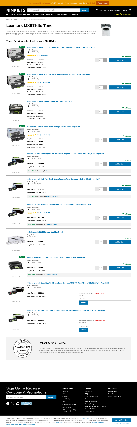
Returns (87, 399)
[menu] (68, 14)
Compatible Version (51, 171)
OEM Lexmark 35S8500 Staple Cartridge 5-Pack (45, 232)
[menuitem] (7, 14)
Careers (65, 396)
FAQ (117, 14)
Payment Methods (91, 401)
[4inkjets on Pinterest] (17, 404)
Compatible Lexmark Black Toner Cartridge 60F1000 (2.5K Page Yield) (53, 127)
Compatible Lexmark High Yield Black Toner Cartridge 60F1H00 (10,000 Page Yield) (58, 74)
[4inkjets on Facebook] (7, 404)
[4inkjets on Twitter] (12, 404)
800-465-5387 (127, 14)
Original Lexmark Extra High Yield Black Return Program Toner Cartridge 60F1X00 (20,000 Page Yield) (65, 154)
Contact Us (88, 391)
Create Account (115, 10)
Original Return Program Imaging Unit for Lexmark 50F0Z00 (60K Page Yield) (56, 257)
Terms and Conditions (97, 422)
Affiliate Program (67, 394)
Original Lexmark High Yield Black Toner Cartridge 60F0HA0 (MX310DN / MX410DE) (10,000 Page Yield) (66, 310)
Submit (83, 302)
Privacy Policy (89, 404)
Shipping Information (91, 396)
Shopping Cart (112, 391)
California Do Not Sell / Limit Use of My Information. (20, 424)
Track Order (102, 10)
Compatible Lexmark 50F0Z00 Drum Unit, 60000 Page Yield (49, 101)
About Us (65, 391)
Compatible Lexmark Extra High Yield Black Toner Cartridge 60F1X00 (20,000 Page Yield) (60, 47)
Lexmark (20, 19)
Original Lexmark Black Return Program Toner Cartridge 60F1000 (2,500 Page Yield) (59, 204)
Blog (63, 401)
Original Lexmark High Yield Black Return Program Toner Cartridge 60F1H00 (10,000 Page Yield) (63, 179)
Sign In (124, 10)
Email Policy (66, 399)
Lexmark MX (27, 19)
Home (8, 19)
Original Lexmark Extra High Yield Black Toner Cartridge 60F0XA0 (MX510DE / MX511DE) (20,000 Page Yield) (68, 283)
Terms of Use (89, 411)
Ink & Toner (14, 19)
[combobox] (58, 10)
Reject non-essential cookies (121, 423)
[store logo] (15, 10)
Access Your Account (114, 396)
